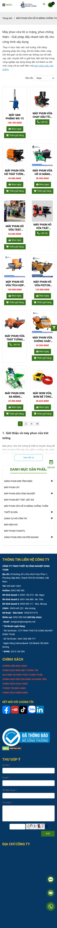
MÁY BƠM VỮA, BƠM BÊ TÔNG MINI (42, 395)
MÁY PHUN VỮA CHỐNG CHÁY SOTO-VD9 (42, 339)
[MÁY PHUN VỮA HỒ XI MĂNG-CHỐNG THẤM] (29, 4)
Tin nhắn (6, 802)
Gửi (48, 833)
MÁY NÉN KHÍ (11, 524)
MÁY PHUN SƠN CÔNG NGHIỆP (19, 493)
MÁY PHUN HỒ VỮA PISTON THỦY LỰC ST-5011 (42, 283)
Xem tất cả (28, 457)
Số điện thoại (8, 790)
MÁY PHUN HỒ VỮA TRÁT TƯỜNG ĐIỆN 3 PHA (15, 228)
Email (5, 777)
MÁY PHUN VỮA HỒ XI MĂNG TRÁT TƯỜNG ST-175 (42, 172)
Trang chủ (7, 18)
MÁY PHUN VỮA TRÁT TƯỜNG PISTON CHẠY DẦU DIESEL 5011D (15, 337)
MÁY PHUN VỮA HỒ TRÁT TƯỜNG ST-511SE (14, 172)
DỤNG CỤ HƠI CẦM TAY (15, 518)
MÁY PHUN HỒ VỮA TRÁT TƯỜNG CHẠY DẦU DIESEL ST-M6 (42, 226)
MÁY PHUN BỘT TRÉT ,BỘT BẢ (19, 500)
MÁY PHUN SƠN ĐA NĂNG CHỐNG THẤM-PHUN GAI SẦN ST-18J (15, 395)
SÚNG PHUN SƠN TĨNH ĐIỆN (18, 481)
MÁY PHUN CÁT (11, 487)
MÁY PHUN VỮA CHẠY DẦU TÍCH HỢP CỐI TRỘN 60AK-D (42, 115)
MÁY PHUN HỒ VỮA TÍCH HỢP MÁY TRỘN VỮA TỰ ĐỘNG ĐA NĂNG (14, 283)
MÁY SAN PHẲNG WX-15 (15, 116)
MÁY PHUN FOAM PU (14, 531)
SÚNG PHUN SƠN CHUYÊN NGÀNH (21, 537)
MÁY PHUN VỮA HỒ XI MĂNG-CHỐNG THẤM (26, 506)
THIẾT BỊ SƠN (11, 512)
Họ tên (5, 765)
